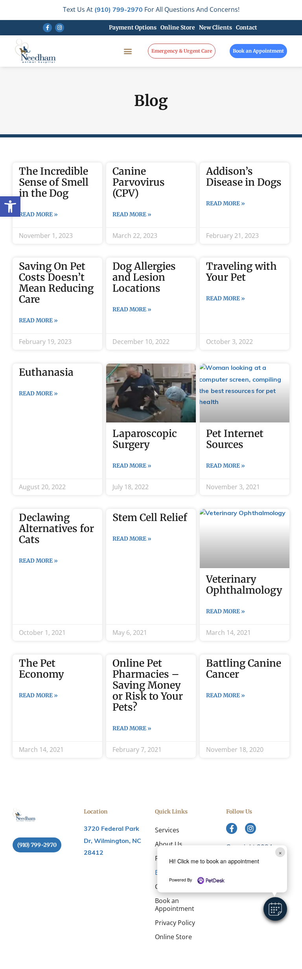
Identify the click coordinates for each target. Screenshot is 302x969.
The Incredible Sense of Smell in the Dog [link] (53, 182)
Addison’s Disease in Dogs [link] (244, 176)
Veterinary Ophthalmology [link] (244, 584)
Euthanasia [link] (46, 372)
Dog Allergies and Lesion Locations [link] (144, 277)
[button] (275, 909)
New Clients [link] (215, 27)
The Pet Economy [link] (41, 668)
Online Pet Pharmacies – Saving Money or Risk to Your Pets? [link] (147, 685)
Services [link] (167, 830)
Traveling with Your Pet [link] (241, 271)
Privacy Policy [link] (175, 922)
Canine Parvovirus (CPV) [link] (138, 182)
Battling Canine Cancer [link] (243, 668)
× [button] (280, 852)
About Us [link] (168, 844)
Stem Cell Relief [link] (149, 517)
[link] (10, 206)
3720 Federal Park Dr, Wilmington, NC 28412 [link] (112, 841)
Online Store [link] (177, 27)
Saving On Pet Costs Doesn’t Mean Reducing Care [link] (56, 282)
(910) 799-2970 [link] (118, 10)
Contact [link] (246, 27)
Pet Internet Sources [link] (234, 439)
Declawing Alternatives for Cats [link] (56, 528)
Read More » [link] (38, 214)
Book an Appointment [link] (174, 904)
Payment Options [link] (133, 27)
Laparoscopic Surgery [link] (144, 439)
